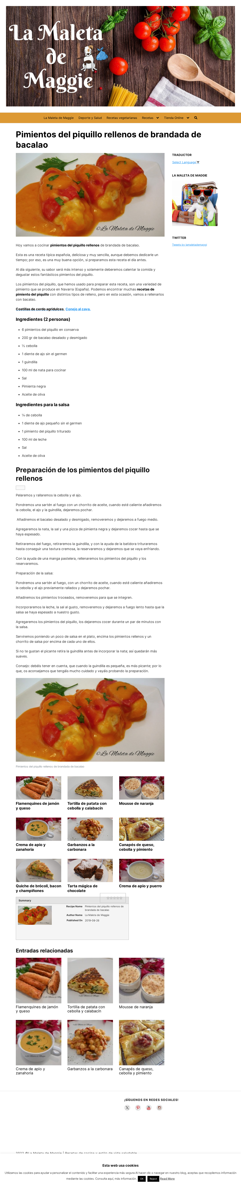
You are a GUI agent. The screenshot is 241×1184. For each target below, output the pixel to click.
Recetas (147, 118)
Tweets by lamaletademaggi (189, 244)
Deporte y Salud (90, 118)
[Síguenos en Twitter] (127, 1108)
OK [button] (141, 1178)
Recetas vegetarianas (122, 118)
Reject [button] (153, 1178)
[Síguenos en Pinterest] (138, 1108)
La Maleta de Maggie (59, 118)
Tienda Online (173, 118)
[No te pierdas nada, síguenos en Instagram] (159, 1108)
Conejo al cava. (78, 309)
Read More (167, 1178)
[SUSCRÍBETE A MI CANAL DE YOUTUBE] (149, 1108)
